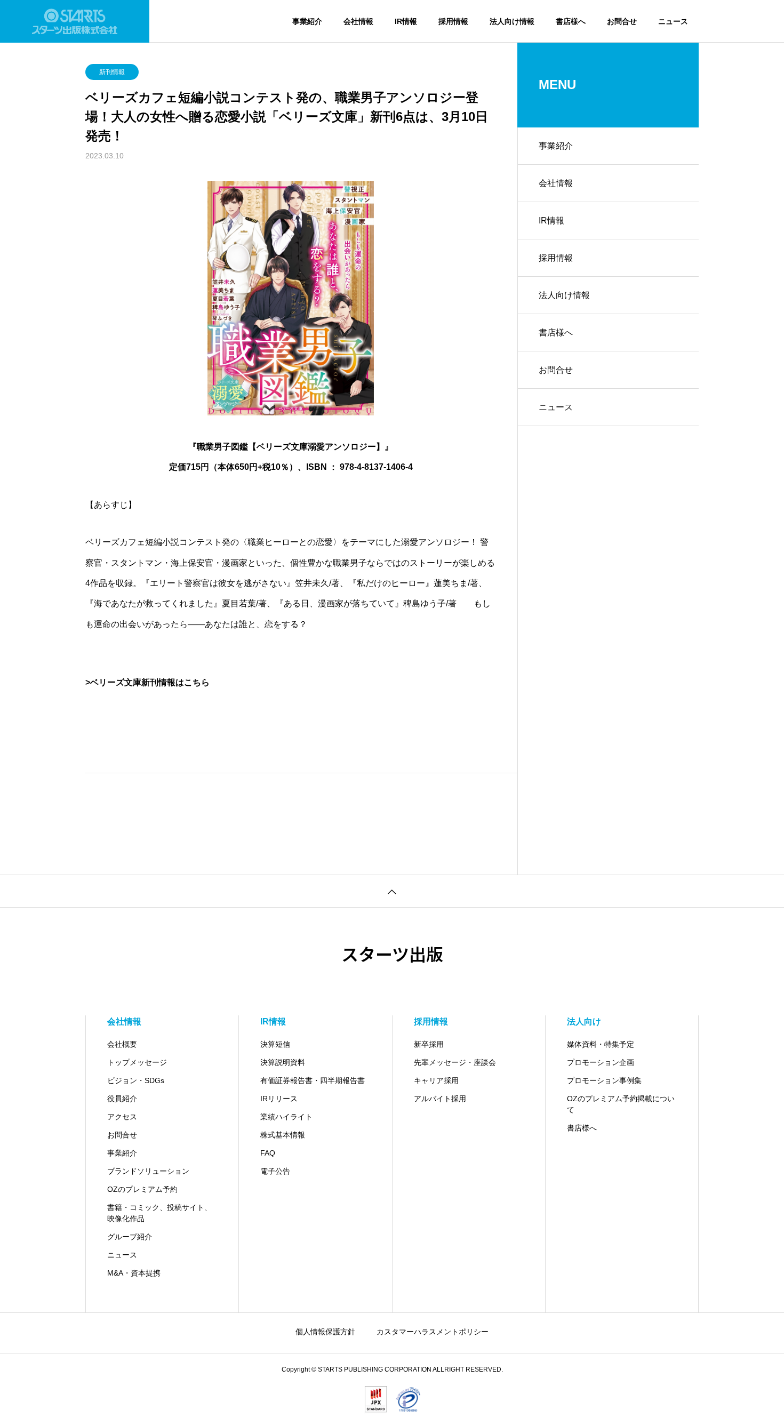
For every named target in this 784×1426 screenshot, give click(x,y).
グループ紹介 (129, 1236)
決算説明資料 (282, 1062)
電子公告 (275, 1171)
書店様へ (571, 21)
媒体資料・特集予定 (600, 1044)
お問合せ (622, 21)
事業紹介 (307, 21)
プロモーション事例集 (604, 1080)
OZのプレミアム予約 (142, 1189)
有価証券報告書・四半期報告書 (312, 1080)
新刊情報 (112, 72)
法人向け (584, 1021)
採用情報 (453, 21)
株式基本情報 (282, 1135)
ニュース (673, 21)
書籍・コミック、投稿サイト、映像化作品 (159, 1213)
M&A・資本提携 (134, 1273)
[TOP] (392, 891)
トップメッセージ (137, 1062)
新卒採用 (429, 1044)
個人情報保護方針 (325, 1331)
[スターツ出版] (74, 21)
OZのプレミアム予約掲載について (621, 1104)
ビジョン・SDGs (135, 1080)
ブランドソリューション (148, 1171)
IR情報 (406, 21)
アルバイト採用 (440, 1098)
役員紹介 (122, 1098)
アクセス (122, 1116)
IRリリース (279, 1098)
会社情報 (358, 21)
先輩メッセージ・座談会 (455, 1062)
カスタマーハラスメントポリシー (433, 1331)
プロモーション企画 (600, 1062)
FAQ (267, 1153)
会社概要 (122, 1044)
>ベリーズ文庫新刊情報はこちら (147, 682)
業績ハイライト (286, 1116)
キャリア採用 (436, 1080)
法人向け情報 (512, 21)
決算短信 (275, 1044)
